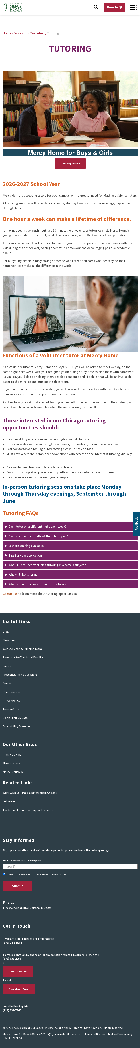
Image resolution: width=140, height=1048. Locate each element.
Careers (7, 666)
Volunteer (37, 33)
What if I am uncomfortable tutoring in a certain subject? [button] (47, 565)
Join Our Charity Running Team (22, 649)
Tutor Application (70, 163)
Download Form (19, 989)
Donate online (18, 971)
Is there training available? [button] (26, 546)
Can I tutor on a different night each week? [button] (37, 526)
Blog (6, 631)
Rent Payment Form (15, 692)
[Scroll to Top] (129, 1040)
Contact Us (10, 683)
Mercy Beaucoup (13, 772)
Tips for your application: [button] (25, 555)
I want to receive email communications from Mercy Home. (38, 874)
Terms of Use (11, 709)
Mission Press (11, 763)
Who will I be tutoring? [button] (24, 574)
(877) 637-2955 (12, 958)
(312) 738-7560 (12, 1010)
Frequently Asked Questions (20, 674)
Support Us (21, 33)
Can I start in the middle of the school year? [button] (38, 536)
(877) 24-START (12, 942)
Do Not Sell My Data (15, 718)
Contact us (10, 593)
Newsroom (9, 640)
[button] (136, 524)
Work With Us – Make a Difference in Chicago (30, 793)
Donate (113, 7)
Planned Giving (12, 754)
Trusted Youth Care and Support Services (28, 810)
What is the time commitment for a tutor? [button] (37, 584)
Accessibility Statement (18, 726)
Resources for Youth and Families (23, 657)
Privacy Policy (11, 700)
